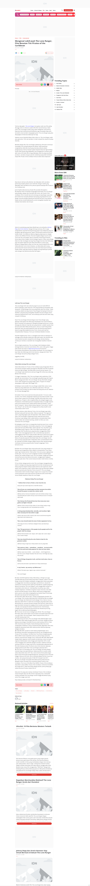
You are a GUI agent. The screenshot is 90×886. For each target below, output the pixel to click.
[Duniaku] (17, 10)
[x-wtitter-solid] (48, 84)
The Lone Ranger (29, 126)
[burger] (74, 10)
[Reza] (16, 698)
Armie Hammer (24, 229)
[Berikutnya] (53, 710)
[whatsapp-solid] (42, 84)
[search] (62, 10)
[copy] (51, 84)
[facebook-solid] (45, 84)
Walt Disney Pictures (34, 348)
